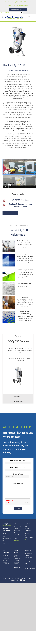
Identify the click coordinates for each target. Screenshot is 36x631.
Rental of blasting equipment (6, 557)
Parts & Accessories (17, 566)
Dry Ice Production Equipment (17, 557)
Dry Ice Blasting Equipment (6, 562)
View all (16, 540)
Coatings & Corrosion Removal (28, 532)
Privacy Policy (15, 580)
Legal (29, 578)
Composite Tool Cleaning (29, 536)
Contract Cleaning (16, 533)
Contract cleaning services (16, 562)
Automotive (17, 530)
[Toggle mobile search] (29, 17)
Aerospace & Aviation (17, 527)
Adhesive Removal (27, 527)
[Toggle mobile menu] (32, 17)
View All (27, 539)
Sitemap (23, 578)
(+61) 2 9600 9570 (25, 2)
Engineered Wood (17, 537)
